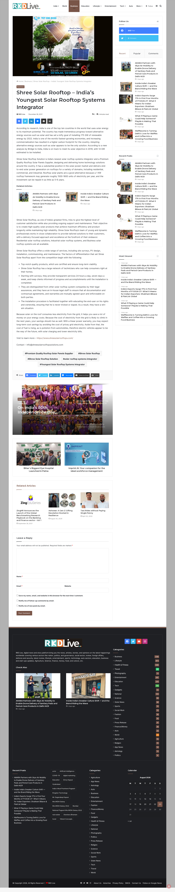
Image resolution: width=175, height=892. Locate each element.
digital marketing (69, 775)
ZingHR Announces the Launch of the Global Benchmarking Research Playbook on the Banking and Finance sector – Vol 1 (29, 515)
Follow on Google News (152, 883)
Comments (153, 53)
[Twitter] (25, 121)
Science (118, 698)
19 (140, 804)
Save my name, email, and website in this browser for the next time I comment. (51, 596)
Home (20, 81)
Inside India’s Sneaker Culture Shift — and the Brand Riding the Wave (95, 197)
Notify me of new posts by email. (32, 606)
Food (117, 718)
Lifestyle (96, 6)
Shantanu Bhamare (70, 815)
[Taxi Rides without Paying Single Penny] (95, 500)
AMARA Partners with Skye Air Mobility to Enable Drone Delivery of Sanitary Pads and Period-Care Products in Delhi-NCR (47, 200)
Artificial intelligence (67, 771)
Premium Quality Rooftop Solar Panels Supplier (49, 353)
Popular (137, 53)
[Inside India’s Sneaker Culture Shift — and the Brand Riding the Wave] (72, 197)
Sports (117, 706)
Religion (118, 743)
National (118, 694)
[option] (63, 409)
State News (119, 702)
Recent (122, 53)
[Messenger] (37, 121)
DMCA (127, 883)
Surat (54, 819)
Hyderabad (56, 784)
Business (74, 6)
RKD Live (21, 114)
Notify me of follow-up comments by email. (36, 601)
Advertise (107, 883)
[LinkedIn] (31, 121)
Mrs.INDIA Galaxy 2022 (60, 806)
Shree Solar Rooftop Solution (43, 359)
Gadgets (118, 690)
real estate (56, 815)
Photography (120, 673)
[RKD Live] (26, 6)
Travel (117, 669)
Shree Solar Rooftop (90, 353)
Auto (131, 6)
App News (119, 747)
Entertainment (110, 6)
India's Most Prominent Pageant (63, 788)
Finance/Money (121, 727)
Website (67, 586)
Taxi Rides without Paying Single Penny (93, 511)
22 (155, 804)
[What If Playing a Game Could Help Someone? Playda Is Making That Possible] (126, 119)
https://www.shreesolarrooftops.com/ (55, 338)
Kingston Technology (60, 793)
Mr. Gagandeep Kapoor (60, 797)
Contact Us (136, 883)
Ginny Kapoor (68, 780)
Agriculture (119, 739)
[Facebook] (19, 121)
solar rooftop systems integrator (80, 359)
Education (85, 6)
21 (150, 804)
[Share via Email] (43, 121)
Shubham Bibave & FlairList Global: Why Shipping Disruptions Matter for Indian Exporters (44, 409)
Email (19, 586)
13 (145, 799)
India (55, 6)
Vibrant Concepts (66, 819)
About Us (97, 883)
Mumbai (75, 806)
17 (130, 804)
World (64, 6)
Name (20, 576)
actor (54, 771)
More (138, 6)
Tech (122, 6)
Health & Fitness (121, 665)
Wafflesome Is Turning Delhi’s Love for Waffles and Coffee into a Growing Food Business (30, 820)
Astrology (118, 751)
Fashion (118, 714)
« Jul (130, 821)
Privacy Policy (118, 883)
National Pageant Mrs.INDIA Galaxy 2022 (67, 810)
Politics (118, 755)
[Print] (49, 121)
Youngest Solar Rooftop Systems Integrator (63, 364)
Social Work (119, 710)
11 (135, 799)
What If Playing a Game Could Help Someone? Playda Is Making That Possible (28, 811)
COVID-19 (56, 775)
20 (145, 804)
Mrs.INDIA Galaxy (58, 802)
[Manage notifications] (169, 886)
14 (150, 799)
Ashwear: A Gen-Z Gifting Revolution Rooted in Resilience (61, 513)
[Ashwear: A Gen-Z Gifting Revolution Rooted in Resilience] (63, 500)
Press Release (120, 722)
